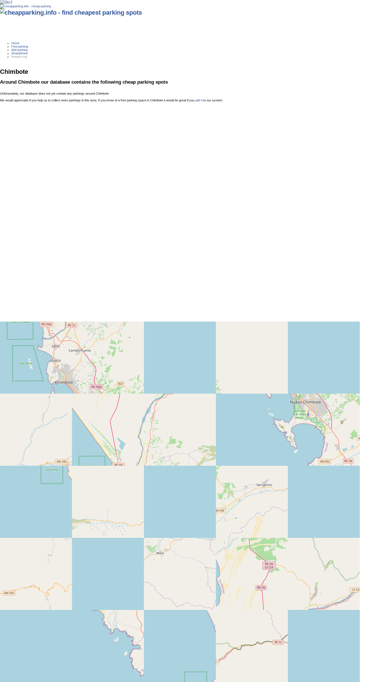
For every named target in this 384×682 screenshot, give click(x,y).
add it (198, 100)
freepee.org (19, 56)
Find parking (19, 46)
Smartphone (19, 53)
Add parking (19, 50)
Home (15, 43)
